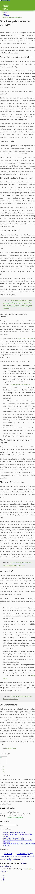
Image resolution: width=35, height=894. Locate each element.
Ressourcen (2, 859)
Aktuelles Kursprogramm (15, 818)
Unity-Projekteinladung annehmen (14, 832)
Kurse (24, 856)
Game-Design (23, 853)
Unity (8, 859)
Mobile (32, 856)
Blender (8, 853)
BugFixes (14, 853)
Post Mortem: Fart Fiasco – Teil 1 (13, 838)
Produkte (5, 6)
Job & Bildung (16, 856)
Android (2, 853)
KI (21, 856)
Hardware (8, 856)
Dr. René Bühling (10, 748)
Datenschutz (4, 871)
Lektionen (6, 5)
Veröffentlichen (17, 859)
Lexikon (5, 9)
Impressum (27, 869)
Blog (4, 8)
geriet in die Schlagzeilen (26, 338)
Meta (28, 856)
